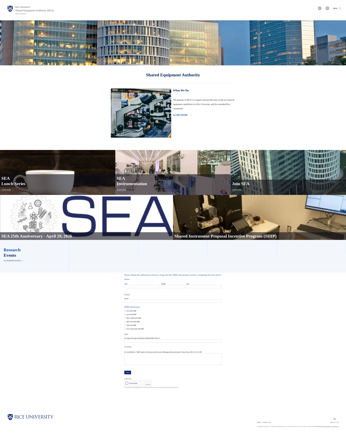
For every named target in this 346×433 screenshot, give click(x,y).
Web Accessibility (326, 426)
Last (187, 284)
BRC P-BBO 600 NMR (134, 318)
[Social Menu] (319, 8)
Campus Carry (335, 426)
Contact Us (267, 422)
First (125, 284)
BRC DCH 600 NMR (133, 322)
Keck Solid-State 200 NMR (135, 329)
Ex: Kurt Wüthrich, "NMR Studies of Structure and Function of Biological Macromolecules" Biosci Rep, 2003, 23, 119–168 (162, 352)
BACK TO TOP (334, 422)
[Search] (327, 8)
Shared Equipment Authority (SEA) (34, 10)
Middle (163, 284)
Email (126, 298)
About (259, 422)
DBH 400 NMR (131, 325)
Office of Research (20, 13)
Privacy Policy (318, 426)
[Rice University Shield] (10, 8)
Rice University (22, 7)
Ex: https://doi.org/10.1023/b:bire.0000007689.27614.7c (142, 338)
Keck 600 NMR (131, 311)
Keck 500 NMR (131, 314)
